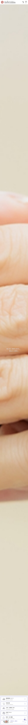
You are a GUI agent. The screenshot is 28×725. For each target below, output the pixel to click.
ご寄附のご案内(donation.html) (14, 721)
